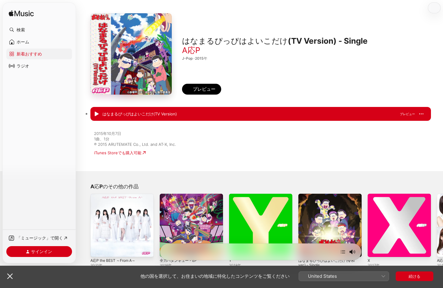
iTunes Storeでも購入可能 (117, 152)
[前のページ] (84, 225)
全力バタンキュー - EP (180, 196)
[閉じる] (10, 276)
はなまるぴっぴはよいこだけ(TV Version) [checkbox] (139, 113)
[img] (21, 13)
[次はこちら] (343, 252)
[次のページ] (437, 225)
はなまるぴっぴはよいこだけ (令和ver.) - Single (329, 198)
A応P (191, 50)
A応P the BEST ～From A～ (115, 196)
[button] (39, 30)
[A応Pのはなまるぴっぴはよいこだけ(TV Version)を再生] (96, 114)
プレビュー (407, 114)
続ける (414, 276)
